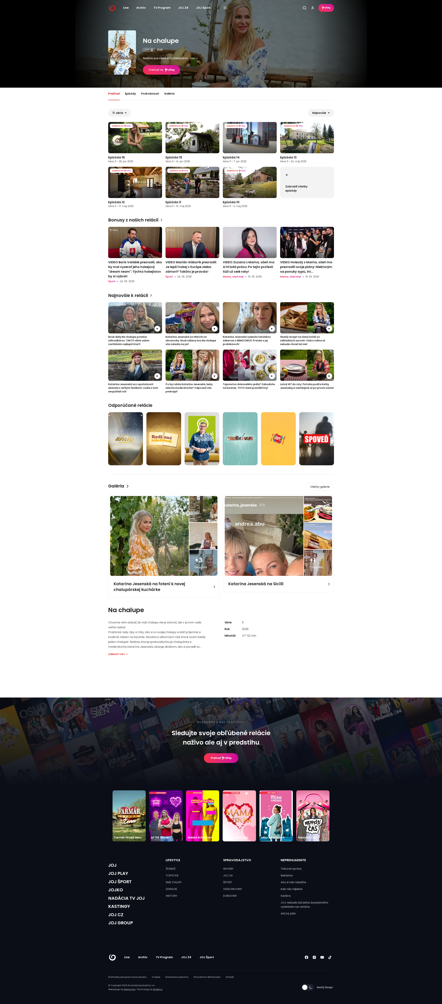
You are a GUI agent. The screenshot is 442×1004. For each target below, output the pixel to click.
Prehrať (216, 758)
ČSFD (147, 49)
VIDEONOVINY (232, 889)
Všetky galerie (320, 487)
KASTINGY (119, 906)
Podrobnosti (150, 94)
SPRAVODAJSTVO (237, 860)
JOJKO (115, 890)
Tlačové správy (291, 869)
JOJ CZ (115, 915)
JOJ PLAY (118, 873)
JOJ (112, 865)
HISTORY (171, 896)
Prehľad (114, 94)
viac (192, 58)
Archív (141, 8)
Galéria (169, 94)
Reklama (287, 875)
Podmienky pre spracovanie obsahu (127, 977)
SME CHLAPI (173, 882)
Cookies (156, 977)
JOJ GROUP (120, 923)
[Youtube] (322, 957)
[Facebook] (307, 957)
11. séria (118, 113)
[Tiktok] (330, 957)
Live (126, 8)
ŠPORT (227, 882)
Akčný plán (288, 913)
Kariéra (286, 896)
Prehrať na (156, 70)
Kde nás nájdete (292, 889)
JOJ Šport (203, 8)
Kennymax (129, 989)
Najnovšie (319, 113)
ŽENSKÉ (171, 869)
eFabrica (157, 989)
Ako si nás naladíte (293, 882)
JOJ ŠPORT (120, 882)
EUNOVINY (230, 896)
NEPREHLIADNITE (293, 860)
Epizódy (130, 94)
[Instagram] (314, 957)
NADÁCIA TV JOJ (126, 898)
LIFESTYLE (173, 860)
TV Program (162, 8)
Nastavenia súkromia (177, 977)
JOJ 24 (183, 8)
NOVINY (228, 869)
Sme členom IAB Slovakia (207, 977)
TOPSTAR (172, 875)
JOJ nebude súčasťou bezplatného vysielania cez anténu (304, 905)
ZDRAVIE (171, 889)
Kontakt (230, 977)
